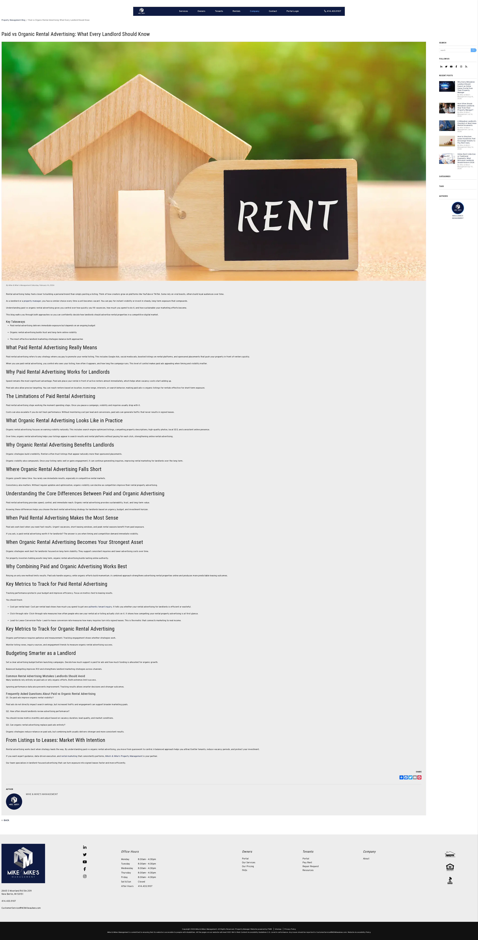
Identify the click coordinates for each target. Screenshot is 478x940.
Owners (201, 11)
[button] (441, 66)
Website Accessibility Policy (359, 932)
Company (254, 11)
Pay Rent (307, 862)
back (6, 820)
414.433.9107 (334, 11)
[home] (141, 11)
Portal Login (293, 11)
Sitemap (278, 929)
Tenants (219, 11)
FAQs (244, 870)
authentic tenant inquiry (100, 607)
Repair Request (310, 866)
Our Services (248, 862)
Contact (273, 11)
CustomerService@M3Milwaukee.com (21, 908)
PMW (270, 929)
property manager (32, 301)
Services (183, 11)
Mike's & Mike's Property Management (124, 756)
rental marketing (69, 756)
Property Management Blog (13, 20)
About (366, 858)
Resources (308, 870)
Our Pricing (248, 866)
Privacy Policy (290, 929)
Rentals (236, 11)
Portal (245, 858)
